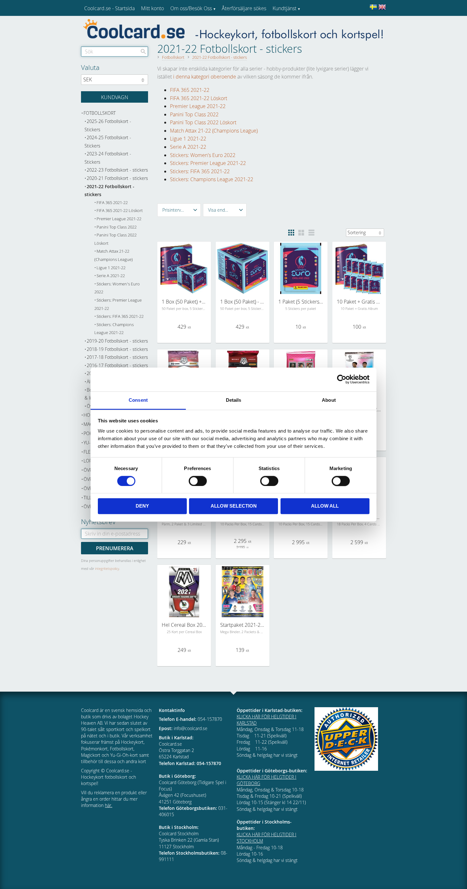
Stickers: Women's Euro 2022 (202, 155)
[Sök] (143, 51)
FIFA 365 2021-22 (189, 89)
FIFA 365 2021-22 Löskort (198, 98)
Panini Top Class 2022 (194, 114)
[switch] (198, 481)
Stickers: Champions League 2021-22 (211, 179)
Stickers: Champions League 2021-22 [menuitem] (114, 329)
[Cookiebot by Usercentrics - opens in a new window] (341, 379)
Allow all (325, 506)
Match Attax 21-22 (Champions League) (214, 130)
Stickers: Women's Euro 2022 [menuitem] (117, 288)
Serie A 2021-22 (188, 146)
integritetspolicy (107, 568)
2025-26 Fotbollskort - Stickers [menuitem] (108, 125)
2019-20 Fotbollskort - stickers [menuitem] (117, 341)
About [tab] (329, 400)
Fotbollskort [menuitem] (100, 113)
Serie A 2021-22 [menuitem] (111, 275)
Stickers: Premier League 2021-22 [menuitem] (118, 304)
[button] (179, 210)
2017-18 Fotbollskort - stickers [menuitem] (117, 357)
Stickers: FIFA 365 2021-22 (200, 171)
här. (108, 805)
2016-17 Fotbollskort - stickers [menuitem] (117, 365)
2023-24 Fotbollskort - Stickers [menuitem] (108, 158)
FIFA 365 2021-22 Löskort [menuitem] (120, 210)
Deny (142, 506)
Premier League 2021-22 (198, 106)
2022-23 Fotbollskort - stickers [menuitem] (117, 170)
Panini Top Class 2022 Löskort (203, 122)
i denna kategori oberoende (204, 76)
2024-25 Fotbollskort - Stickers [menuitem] (108, 141)
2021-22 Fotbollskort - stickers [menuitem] (109, 190)
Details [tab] (233, 400)
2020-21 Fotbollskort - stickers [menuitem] (117, 178)
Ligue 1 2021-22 (188, 138)
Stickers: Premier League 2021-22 (208, 163)
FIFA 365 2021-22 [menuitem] (112, 202)
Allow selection (234, 506)
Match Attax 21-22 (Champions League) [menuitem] (113, 255)
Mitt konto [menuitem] (152, 8)
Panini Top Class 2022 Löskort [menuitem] (115, 239)
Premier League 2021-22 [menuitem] (119, 219)
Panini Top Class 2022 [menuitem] (117, 227)
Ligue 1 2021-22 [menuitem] (111, 267)
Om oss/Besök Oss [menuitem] (191, 8)
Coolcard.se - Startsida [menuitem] (109, 8)
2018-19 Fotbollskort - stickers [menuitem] (117, 349)
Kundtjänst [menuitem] (284, 8)
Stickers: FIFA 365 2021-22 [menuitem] (120, 316)
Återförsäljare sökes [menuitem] (244, 8)
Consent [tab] (138, 400)
